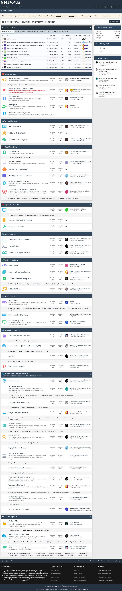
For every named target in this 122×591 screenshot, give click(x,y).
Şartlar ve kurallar (90, 561)
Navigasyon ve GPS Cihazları (18, 181)
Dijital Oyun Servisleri (60, 308)
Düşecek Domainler (29, 463)
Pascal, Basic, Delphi (59, 284)
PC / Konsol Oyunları (15, 321)
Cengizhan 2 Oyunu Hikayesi (78, 321)
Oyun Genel (12, 301)
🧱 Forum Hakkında (9, 74)
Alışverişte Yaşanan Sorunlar (18, 397)
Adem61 (78, 303)
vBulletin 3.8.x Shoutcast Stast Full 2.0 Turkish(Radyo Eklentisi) (87, 345)
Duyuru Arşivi (13, 85)
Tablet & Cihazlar (14, 162)
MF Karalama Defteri (12, 58)
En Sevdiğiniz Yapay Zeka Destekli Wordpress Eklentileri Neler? (87, 335)
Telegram (30, 418)
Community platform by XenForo (61, 586)
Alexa (11, 443)
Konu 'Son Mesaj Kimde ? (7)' (108, 62)
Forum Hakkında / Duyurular (18, 79)
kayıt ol (58, 16)
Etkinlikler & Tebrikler (42, 530)
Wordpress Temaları (30, 341)
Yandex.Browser (51, 431)
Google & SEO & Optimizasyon (19, 402)
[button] (112, 7)
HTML (11, 284)
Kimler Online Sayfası (80, 580)
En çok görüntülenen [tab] (61, 31)
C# (35, 284)
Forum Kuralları (55, 570)
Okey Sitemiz (78, 570)
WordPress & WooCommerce (19, 336)
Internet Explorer (39, 431)
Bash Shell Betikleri (74, 284)
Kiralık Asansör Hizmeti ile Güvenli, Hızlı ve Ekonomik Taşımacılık (88, 508)
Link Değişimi (76, 492)
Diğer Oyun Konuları (15, 310)
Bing (25, 443)
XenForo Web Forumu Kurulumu (79, 355)
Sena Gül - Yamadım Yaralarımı (78, 547)
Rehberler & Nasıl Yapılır (17, 133)
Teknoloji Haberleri (15, 126)
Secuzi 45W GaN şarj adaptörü (78, 209)
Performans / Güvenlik (16, 366)
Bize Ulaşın (54, 580)
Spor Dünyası (60, 555)
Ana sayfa (3, 11)
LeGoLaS (79, 524)
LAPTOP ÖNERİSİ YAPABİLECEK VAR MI (80, 162)
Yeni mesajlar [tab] (8, 31)
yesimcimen (79, 163)
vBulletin (12, 351)
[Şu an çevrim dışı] (3, 38)
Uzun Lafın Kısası (74, 522)
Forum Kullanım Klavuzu (28, 85)
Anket (81, 542)
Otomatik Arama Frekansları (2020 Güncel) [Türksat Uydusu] (86, 478)
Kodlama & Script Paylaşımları (20, 279)
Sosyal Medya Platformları (56, 45)
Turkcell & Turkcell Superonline (18, 199)
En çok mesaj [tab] (33, 31)
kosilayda (80, 99)
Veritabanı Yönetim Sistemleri (60, 492)
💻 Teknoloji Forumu (9, 121)
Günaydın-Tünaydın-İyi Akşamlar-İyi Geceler (19, 64)
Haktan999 (79, 211)
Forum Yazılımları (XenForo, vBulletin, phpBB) (24, 346)
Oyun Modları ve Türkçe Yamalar (79, 308)
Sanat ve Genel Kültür (26, 555)
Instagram (39, 418)
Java (29, 284)
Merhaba (72, 105)
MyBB (27, 351)
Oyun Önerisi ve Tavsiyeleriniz (31, 308)
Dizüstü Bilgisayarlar (32, 215)
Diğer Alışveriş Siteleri (32, 396)
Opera (61, 431)
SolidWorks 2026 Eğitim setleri (78, 467)
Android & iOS (13, 151)
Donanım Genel (14, 210)
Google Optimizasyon (28, 408)
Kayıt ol (10, 11)
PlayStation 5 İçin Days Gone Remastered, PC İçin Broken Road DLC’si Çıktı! (91, 314)
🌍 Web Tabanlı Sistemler (11, 330)
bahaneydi (80, 316)
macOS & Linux (13, 246)
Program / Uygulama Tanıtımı (19, 272)
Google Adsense (14, 408)
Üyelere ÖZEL (13, 521)
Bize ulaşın (80, 561)
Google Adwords (43, 408)
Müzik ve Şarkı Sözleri (55, 553)
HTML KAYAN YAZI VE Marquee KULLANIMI (82, 288)
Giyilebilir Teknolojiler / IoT (18, 169)
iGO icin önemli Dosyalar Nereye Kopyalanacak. (83, 182)
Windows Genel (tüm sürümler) (19, 239)
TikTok (65, 418)
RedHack (79, 266)
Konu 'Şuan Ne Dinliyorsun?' (108, 85)
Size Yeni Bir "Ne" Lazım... (14, 67)
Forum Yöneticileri (79, 577)
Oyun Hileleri (47, 308)
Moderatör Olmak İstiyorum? (19, 113)
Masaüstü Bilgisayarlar (47, 215)
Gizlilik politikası (100, 561)
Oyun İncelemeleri (15, 308)
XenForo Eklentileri (15, 361)
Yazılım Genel (13, 265)
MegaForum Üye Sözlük (70, 542)
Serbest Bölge (14, 553)
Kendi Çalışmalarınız (29, 473)
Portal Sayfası (78, 573)
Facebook (57, 418)
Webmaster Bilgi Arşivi (16, 485)
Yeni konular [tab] (20, 31)
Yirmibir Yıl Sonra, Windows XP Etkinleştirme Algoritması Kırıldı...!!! (88, 239)
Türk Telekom (34, 199)
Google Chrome (14, 431)
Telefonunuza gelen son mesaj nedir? (17, 48)
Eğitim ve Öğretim (83, 555)
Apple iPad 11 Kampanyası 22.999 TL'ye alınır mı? (83, 388)
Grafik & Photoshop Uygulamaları (20, 468)
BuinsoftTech (81, 177)
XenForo (11, 356)
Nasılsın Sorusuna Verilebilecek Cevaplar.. (18, 55)
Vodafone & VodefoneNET (48, 199)
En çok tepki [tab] (46, 31)
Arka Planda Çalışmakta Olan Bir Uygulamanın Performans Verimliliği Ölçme (91, 252)
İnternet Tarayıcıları (15, 424)
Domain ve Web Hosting (17, 453)
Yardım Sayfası (55, 577)
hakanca (79, 193)
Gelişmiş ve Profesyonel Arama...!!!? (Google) (82, 436)
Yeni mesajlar (17, 7)
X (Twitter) (48, 418)
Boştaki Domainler (15, 463)
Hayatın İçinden (14, 546)
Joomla (40, 351)
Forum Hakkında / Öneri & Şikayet (20, 89)
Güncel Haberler (25, 553)
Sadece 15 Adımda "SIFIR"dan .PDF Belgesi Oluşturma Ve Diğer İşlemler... (90, 271)
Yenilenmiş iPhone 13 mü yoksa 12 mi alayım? (82, 151)
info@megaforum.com (104, 570)
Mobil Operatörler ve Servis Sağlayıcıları (22, 189)
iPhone (12, 157)
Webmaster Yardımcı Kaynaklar (40, 492)
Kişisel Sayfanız (27, 530)
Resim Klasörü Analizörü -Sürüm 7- (79, 278)
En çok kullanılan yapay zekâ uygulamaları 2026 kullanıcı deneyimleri (26, 42)
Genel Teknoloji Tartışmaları (18, 140)
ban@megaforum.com (104, 573)
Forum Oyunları (53, 48)
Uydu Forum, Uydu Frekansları (19, 477)
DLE (47, 351)
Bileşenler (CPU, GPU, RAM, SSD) (20, 220)
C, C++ (41, 284)
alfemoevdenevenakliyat (84, 510)
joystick (72, 301)
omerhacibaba (80, 127)
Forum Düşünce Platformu (18, 534)
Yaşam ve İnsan (69, 553)
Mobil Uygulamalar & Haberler (20, 176)
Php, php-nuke (21, 284)
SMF (33, 351)
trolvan (79, 323)
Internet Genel (13, 381)
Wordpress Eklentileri (16, 341)
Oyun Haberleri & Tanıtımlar (18, 315)
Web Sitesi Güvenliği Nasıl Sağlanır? (79, 365)
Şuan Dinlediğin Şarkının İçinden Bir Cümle (19, 61)
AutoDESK (79, 469)
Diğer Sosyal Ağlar (15, 419)
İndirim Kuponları (47, 396)
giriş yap (71, 16)
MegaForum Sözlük (53, 542)
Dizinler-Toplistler (14, 504)
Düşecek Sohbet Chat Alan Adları (79, 455)
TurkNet (62, 199)
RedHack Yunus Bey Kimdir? (77, 264)
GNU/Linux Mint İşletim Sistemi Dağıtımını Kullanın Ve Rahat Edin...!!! (89, 245)
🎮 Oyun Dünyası (8, 296)
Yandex (18, 443)
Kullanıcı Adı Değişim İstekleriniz (80, 89)
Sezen (80, 537)
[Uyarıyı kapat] (119, 16)
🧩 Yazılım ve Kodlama (10, 260)
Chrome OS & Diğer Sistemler (19, 253)
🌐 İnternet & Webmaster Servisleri (15, 374)
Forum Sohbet (53, 39)
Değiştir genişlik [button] (8, 561)
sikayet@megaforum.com (105, 580)
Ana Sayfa (6, 7)
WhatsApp (13, 418)
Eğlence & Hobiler (82, 553)
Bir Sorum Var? (13, 97)
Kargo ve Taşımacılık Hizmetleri (64, 396)
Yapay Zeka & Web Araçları (56, 42)
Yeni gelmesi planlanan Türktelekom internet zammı (84, 191)
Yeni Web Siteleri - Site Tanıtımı (19, 509)
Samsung (19, 157)
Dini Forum (71, 555)
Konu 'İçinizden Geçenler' (107, 92)
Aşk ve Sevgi (13, 555)
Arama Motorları (14, 435)
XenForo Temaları (29, 361)
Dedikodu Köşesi (11, 39)
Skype (72, 418)
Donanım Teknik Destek (16, 215)
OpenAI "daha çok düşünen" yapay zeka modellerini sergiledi (87, 125)
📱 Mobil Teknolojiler (9, 147)
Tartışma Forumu (40, 542)
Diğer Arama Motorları (36, 443)
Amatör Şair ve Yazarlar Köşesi (44, 555)
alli (77, 390)
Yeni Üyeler (12, 105)
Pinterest (80, 418)
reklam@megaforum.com (105, 577)
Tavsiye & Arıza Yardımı (16, 227)
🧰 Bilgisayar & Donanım (11, 204)
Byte (78, 367)
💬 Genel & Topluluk (9, 517)
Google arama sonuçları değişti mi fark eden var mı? (84, 402)
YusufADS (79, 499)
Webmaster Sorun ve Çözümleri (19, 492)
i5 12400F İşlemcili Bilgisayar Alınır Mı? (80, 139)
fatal (78, 153)
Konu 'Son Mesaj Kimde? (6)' (108, 78)
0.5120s (70, 590)
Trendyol (20, 396)
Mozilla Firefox (26, 431)
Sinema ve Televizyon (40, 553)
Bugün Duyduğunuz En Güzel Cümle (17, 51)
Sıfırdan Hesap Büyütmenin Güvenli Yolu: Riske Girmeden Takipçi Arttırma (27, 45)
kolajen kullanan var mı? (76, 97)
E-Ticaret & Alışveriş (15, 386)
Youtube (21, 418)
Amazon (12, 396)
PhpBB (20, 351)
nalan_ (118, 38)
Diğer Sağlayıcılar (72, 199)
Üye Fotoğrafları (14, 530)
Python (48, 284)
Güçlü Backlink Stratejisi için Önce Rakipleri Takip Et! (84, 497)
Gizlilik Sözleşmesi (56, 573)
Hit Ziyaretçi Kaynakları (16, 497)
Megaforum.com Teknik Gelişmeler (79, 78)
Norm (78, 457)
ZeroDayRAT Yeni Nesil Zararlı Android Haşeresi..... (83, 175)
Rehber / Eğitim (14, 289)
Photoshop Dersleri (15, 473)
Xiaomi (28, 157)
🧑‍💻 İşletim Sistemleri (9, 234)
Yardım (108, 561)
